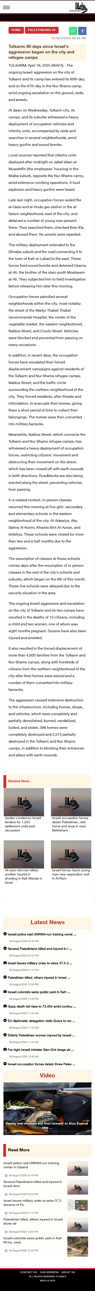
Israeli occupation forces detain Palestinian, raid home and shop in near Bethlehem (70, 824)
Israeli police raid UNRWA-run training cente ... (42, 935)
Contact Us (28, 1272)
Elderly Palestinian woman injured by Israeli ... (41, 1036)
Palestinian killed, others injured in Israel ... (39, 978)
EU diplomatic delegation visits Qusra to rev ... (41, 1021)
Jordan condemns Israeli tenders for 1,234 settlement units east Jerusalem (23, 824)
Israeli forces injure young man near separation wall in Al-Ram (71, 875)
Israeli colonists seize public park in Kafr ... (39, 992)
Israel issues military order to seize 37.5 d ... (40, 963)
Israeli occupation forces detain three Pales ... (41, 1064)
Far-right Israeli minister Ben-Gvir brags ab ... (41, 1050)
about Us (68, 1272)
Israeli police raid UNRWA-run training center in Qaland (31, 1165)
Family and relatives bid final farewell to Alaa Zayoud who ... (47, 1126)
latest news (48, 922)
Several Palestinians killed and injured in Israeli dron (32, 1184)
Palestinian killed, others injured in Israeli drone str (33, 1222)
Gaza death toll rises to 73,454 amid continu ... (42, 1007)
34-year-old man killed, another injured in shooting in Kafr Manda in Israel (23, 877)
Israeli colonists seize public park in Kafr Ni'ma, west (32, 1241)
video (47, 1076)
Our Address (49, 1272)
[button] (10, 1102)
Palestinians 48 (42, 30)
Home (16, 30)
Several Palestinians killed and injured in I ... (40, 949)
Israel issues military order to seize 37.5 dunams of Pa (32, 1203)
